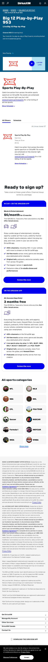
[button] (24, 446)
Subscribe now (24, 280)
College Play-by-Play (27, 10)
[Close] (45, 649)
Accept (26, 657)
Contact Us (6, 630)
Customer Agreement (9, 486)
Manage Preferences (10, 657)
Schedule (17, 120)
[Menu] (3, 3)
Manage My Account (10, 618)
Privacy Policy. (25, 652)
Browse (5, 10)
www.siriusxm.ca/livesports (13, 100)
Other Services (8, 622)
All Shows (6, 120)
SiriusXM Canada (8, 626)
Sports (13, 10)
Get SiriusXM (7, 614)
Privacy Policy (36, 502)
